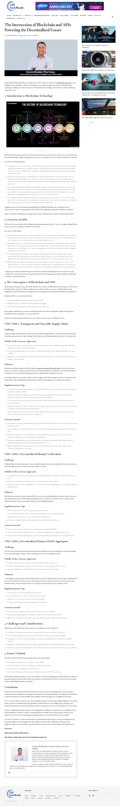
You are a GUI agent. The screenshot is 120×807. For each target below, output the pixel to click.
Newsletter (11, 18)
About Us (97, 15)
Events (90, 15)
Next (90, 122)
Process (55, 15)
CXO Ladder (74, 15)
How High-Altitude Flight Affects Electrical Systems (97, 118)
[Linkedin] (9, 773)
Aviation (85, 52)
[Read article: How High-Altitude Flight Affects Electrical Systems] (99, 106)
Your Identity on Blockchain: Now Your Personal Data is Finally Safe (25, 737)
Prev (85, 122)
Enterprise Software (41, 15)
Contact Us (21, 18)
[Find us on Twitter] (93, 795)
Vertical (28, 15)
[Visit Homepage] (15, 6)
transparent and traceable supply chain (48, 368)
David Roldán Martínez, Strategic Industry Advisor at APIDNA (22, 35)
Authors (83, 15)
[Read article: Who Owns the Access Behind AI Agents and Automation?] (99, 34)
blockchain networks (64, 83)
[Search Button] (112, 17)
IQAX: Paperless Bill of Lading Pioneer (16, 733)
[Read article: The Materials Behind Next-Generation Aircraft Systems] (99, 59)
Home (9, 15)
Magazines (64, 15)
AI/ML (84, 27)
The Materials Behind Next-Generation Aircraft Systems (98, 70)
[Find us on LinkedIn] (89, 795)
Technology (17, 15)
